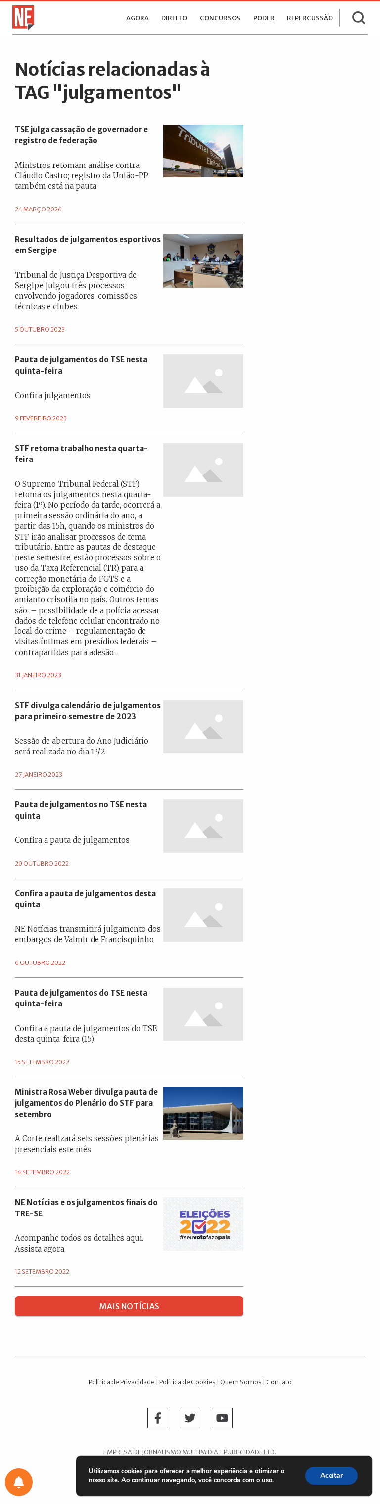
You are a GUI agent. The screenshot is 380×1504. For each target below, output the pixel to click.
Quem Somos (241, 1382)
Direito (174, 18)
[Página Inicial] (20, 17)
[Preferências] (19, 1482)
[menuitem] (137, 17)
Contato (279, 1382)
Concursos (220, 18)
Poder (264, 18)
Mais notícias (129, 1306)
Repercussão (310, 18)
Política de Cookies (187, 1382)
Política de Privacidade (122, 1382)
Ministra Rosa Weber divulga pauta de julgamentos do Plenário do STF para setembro (86, 1103)
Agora (137, 18)
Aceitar (331, 1475)
